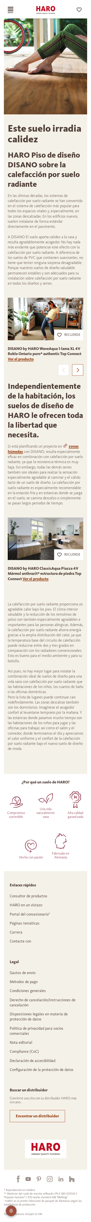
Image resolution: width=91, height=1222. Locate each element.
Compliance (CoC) (24, 1051)
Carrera (16, 932)
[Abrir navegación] (14, 10)
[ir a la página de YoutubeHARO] (25, 1179)
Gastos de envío (22, 972)
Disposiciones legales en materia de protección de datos (39, 1016)
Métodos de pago (24, 981)
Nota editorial (21, 1042)
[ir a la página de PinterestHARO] (36, 1179)
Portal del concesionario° (30, 914)
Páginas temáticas (25, 923)
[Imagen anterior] (63, 370)
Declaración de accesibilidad (32, 1060)
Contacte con (20, 941)
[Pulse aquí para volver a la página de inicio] (45, 10)
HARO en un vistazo (26, 905)
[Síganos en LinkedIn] (58, 1179)
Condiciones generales (28, 990)
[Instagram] (47, 1179)
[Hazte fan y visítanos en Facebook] (15, 1179)
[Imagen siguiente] (77, 370)
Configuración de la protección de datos (42, 1069)
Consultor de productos (28, 896)
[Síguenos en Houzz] (68, 1179)
